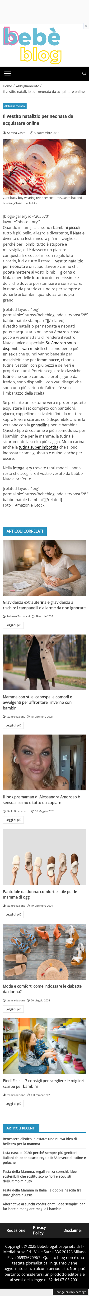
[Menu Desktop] (7, 73)
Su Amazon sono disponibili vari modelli (39, 345)
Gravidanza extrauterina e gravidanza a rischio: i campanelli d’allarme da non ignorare (44, 605)
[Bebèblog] (32, 45)
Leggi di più (13, 625)
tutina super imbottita (38, 447)
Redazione (16, 1230)
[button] (84, 73)
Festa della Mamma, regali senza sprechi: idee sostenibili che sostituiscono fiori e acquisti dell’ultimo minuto (40, 1176)
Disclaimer (72, 1230)
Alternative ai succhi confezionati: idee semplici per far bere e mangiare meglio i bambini (44, 1206)
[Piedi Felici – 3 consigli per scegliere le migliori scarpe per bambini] (44, 1046)
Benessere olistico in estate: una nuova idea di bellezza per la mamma (40, 1141)
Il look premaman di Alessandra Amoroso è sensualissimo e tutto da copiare (41, 799)
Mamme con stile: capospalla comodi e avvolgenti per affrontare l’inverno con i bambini (38, 702)
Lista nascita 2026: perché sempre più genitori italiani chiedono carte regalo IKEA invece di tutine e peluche (44, 1157)
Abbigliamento (14, 106)
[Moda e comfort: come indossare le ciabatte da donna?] (44, 952)
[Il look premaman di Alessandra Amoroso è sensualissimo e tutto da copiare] (44, 762)
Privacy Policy (39, 1230)
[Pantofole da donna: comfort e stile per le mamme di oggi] (44, 857)
